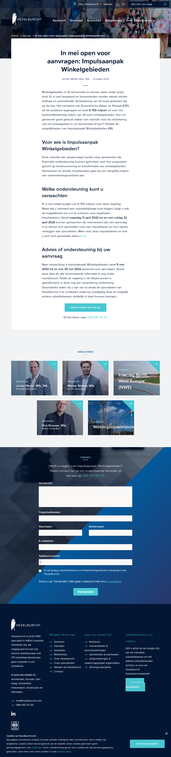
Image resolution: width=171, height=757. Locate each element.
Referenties (113, 20)
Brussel (30, 679)
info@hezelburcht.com (29, 700)
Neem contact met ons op (85, 307)
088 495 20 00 (97, 317)
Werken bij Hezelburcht (67, 667)
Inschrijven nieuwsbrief (135, 685)
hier (84, 236)
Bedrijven (94, 641)
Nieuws (108, 4)
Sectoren (59, 20)
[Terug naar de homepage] (27, 24)
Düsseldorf (25, 683)
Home (14, 35)
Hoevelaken (18, 687)
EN (123, 4)
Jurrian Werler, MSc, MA (75, 78)
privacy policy (64, 751)
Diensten (76, 20)
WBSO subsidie (34, 640)
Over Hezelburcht (139, 20)
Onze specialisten (64, 663)
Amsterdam (17, 679)
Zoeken (165, 4)
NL (118, 4)
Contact (58, 671)
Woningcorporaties (100, 667)
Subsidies (94, 20)
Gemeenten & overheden (104, 654)
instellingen (37, 747)
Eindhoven (33, 687)
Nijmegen (17, 691)
